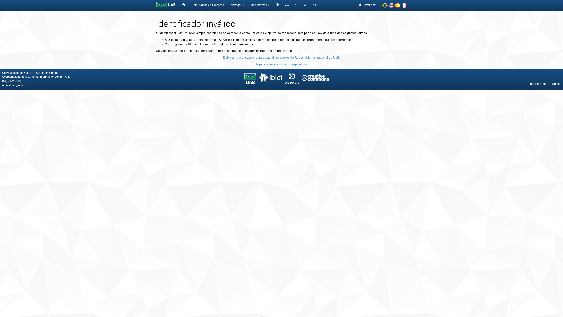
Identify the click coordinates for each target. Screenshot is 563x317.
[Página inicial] (183, 5)
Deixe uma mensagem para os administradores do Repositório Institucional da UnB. (281, 57)
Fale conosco (537, 83)
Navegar (236, 5)
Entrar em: (369, 5)
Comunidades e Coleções (208, 5)
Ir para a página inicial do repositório (281, 64)
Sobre (556, 83)
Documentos (259, 5)
